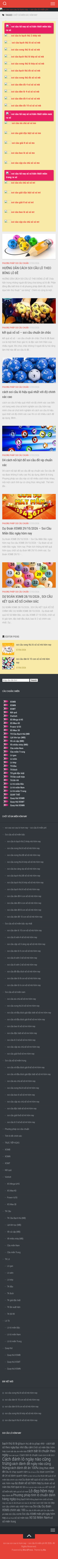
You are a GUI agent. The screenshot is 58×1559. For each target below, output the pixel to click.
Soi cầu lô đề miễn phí (34, 1510)
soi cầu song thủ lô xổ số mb (25, 49)
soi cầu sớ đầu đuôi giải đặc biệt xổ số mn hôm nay (29, 1012)
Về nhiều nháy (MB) (19, 744)
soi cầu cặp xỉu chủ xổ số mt (25, 221)
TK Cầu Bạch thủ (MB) (16, 1218)
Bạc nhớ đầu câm (24, 1447)
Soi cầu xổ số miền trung (15, 1060)
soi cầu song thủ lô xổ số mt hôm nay (23, 1088)
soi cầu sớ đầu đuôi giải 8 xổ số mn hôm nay (26, 1019)
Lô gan (13, 755)
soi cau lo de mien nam (31, 1503)
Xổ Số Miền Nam (39, 1517)
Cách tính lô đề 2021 (46, 1455)
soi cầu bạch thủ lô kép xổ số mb (27, 56)
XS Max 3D (15, 730)
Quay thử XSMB (17, 798)
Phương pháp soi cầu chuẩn (15, 263)
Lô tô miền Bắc (17, 784)
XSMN (13, 705)
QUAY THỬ (15, 794)
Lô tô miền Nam (17, 787)
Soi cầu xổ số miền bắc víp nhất (18, 923)
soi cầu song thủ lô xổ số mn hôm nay (23, 1005)
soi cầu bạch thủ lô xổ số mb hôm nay (23, 889)
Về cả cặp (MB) (17, 741)
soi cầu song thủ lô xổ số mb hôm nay (33, 644)
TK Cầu (8, 1211)
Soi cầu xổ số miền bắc (15, 834)
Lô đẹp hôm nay (41, 1490)
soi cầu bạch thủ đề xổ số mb (25, 70)
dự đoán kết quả (32, 1476)
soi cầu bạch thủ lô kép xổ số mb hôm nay (25, 882)
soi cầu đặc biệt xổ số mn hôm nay (22, 1033)
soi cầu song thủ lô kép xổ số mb (27, 63)
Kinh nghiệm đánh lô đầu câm (35, 1487)
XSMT (13, 709)
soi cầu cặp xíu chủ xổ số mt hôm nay (23, 1101)
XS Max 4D (15, 723)
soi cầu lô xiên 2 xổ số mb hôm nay (22, 964)
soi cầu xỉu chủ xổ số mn (24, 123)
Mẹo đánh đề (7, 1495)
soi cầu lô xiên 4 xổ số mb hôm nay (22, 937)
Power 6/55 (15, 726)
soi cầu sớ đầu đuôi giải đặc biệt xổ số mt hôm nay (29, 1074)
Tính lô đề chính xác (13, 1136)
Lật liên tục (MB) (18, 737)
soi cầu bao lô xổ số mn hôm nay (21, 1026)
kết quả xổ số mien (21, 1491)
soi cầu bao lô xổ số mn (23, 153)
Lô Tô (7, 1320)
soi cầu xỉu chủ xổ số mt (23, 182)
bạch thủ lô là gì (11, 1443)
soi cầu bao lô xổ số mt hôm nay (21, 1094)
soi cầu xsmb (15, 1514)
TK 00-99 (14, 780)
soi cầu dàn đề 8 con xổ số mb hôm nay (24, 910)
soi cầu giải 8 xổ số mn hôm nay (20, 1053)
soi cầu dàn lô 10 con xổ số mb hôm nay (24, 930)
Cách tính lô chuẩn (29, 1455)
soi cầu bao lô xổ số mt (22, 212)
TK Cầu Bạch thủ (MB (20, 734)
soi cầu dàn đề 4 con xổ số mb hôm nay (24, 896)
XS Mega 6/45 (16, 719)
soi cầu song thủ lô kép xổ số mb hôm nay (25, 862)
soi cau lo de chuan (13, 1503)
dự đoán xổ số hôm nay (28, 1483)
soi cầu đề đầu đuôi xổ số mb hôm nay (23, 971)
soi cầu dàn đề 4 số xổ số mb (25, 84)
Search (34, 680)
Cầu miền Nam (16, 748)
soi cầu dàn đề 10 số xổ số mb (26, 105)
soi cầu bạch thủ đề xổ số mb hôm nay (23, 875)
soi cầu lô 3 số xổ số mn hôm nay (21, 1040)
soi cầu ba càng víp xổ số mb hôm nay (23, 868)
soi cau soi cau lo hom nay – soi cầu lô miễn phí (25, 827)
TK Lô (7, 1259)
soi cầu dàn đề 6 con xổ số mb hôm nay (24, 903)
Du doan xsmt (43, 1471)
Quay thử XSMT (17, 801)
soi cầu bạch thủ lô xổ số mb (26, 42)
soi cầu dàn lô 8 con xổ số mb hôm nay (24, 978)
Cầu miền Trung (17, 751)
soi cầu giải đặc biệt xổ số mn (26, 133)
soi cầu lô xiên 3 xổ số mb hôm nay (22, 958)
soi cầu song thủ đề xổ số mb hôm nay (23, 855)
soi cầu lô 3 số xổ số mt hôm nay (21, 1122)
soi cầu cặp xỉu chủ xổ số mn (25, 163)
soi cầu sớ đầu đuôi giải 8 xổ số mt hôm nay (25, 1067)
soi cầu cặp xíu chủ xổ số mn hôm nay (23, 1047)
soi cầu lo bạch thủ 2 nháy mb (26, 35)
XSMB (13, 701)
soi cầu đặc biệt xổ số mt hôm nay (21, 1108)
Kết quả (13, 712)
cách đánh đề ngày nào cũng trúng (26, 1466)
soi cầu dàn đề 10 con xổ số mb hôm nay (24, 916)
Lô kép (13, 762)
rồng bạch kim (23, 1499)
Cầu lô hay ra (32, 1472)
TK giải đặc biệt (17, 773)
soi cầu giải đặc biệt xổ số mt (26, 192)
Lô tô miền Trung (18, 791)
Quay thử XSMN (17, 805)
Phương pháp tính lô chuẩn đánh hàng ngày (28, 1497)
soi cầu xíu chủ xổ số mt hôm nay (21, 1081)
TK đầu (13, 766)
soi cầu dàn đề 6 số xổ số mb (25, 98)
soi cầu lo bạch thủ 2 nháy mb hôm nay (24, 841)
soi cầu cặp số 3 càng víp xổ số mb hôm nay (26, 944)
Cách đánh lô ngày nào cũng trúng (26, 1461)
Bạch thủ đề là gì (28, 1443)
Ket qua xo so (18, 1486)
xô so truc (10, 1518)
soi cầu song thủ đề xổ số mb (25, 77)
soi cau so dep (47, 1502)
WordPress (28, 1550)
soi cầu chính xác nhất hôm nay (17, 1506)
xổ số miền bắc (21, 1517)
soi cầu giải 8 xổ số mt (22, 202)
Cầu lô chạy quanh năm (16, 1471)
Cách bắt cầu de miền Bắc (16, 1451)
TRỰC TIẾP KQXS (12, 1142)
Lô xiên (13, 759)
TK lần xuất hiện (17, 776)
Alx (44, 1550)
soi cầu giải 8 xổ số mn (23, 143)
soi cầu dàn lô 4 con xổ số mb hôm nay (24, 951)
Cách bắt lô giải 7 (14, 1455)
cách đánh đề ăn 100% (24, 1468)
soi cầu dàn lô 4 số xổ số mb (25, 91)
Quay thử (8, 1348)
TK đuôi (13, 769)
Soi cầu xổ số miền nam (15, 992)
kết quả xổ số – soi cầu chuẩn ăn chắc (26, 332)
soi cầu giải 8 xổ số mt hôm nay (20, 1115)
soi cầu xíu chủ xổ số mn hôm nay (21, 999)
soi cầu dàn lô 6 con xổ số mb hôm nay (24, 985)
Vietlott (13, 716)
